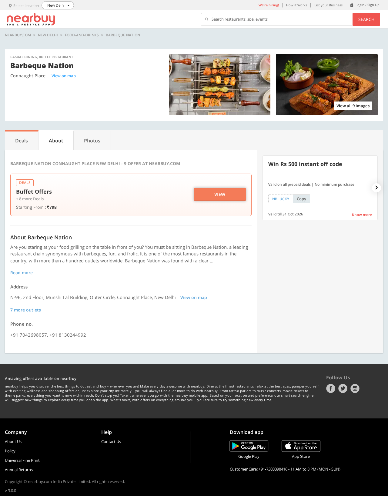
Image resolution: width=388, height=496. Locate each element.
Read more (21, 272)
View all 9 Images (353, 105)
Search (366, 19)
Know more (362, 214)
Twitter (342, 388)
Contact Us (111, 441)
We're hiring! (269, 5)
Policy (10, 451)
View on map (64, 75)
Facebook (330, 388)
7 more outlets (25, 310)
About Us (13, 441)
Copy (301, 198)
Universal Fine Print (22, 460)
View (219, 194)
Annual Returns (19, 469)
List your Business (328, 5)
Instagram (355, 388)
